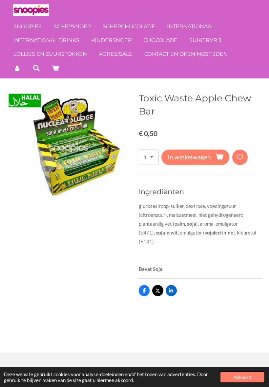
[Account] (17, 68)
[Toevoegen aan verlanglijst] (240, 157)
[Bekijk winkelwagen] (55, 68)
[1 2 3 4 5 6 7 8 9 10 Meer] (148, 157)
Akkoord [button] (242, 377)
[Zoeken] (36, 68)
